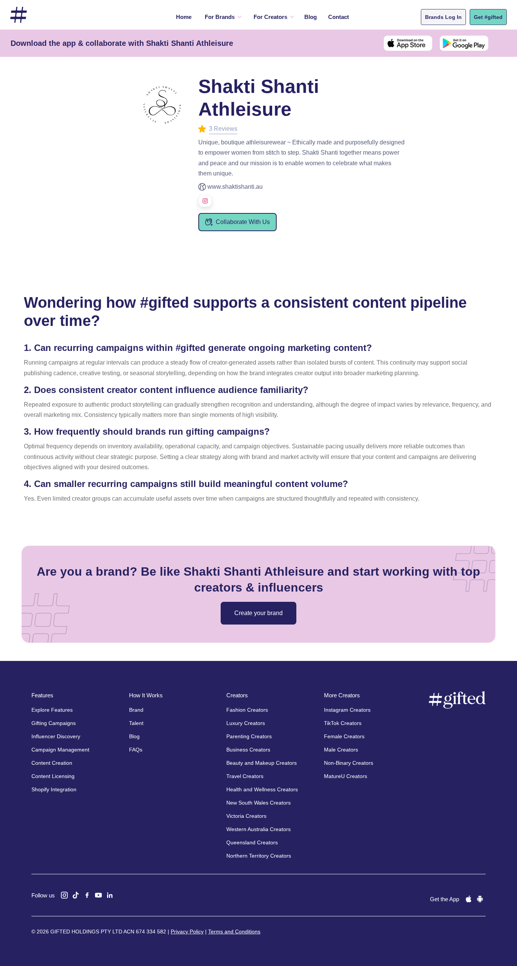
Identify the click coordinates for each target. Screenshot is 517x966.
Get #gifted (488, 17)
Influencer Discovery (55, 736)
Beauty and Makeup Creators (261, 763)
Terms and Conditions (234, 931)
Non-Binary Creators (348, 763)
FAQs (135, 750)
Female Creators (344, 736)
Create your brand (258, 613)
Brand (136, 710)
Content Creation (51, 763)
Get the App (444, 899)
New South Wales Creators (258, 803)
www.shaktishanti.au (235, 186)
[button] (221, 17)
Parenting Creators (249, 736)
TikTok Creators (342, 723)
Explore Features (52, 710)
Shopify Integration (53, 789)
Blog (310, 17)
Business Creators (248, 750)
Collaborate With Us (243, 222)
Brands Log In (443, 17)
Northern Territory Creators (258, 856)
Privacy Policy (187, 931)
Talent (136, 723)
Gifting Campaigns (53, 723)
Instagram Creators (347, 710)
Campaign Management (60, 750)
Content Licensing (53, 776)
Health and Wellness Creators (262, 789)
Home (184, 17)
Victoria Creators (246, 816)
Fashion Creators (247, 710)
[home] (18, 15)
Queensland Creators (252, 842)
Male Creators (341, 750)
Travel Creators (244, 776)
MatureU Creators (345, 776)
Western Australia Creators (258, 829)
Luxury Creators (245, 723)
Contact (338, 17)
